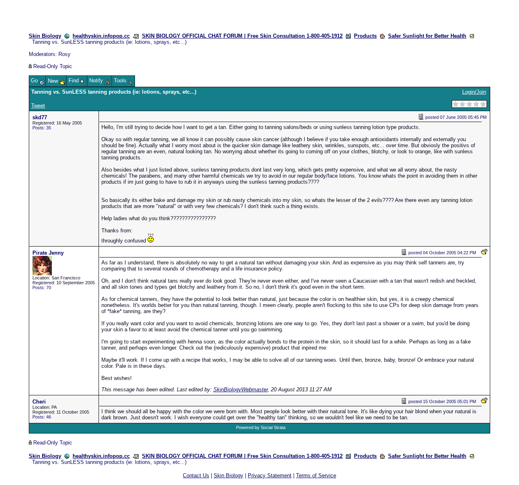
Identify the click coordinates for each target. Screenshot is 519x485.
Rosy (64, 54)
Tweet (38, 106)
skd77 (39, 117)
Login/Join (474, 92)
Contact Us (196, 475)
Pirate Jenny (48, 253)
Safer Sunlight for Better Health (427, 36)
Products (365, 36)
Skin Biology (45, 36)
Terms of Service (316, 475)
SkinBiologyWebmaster (240, 389)
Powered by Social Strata (260, 427)
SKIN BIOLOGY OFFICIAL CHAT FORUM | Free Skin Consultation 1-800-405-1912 (242, 36)
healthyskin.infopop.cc (101, 36)
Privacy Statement (270, 475)
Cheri (39, 402)
